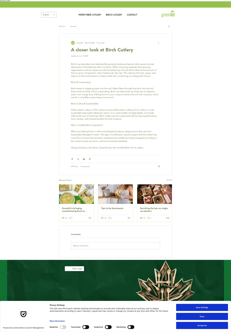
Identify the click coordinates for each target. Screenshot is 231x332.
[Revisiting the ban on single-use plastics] (154, 194)
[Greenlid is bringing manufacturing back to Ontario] (76, 194)
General (73, 26)
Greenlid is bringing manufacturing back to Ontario (73, 209)
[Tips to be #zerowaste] (115, 194)
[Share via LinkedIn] (84, 159)
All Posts (62, 26)
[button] (169, 26)
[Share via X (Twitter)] (78, 159)
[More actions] (158, 42)
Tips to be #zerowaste (112, 208)
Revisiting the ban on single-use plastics (154, 209)
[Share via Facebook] (72, 159)
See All (169, 180)
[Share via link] (90, 159)
